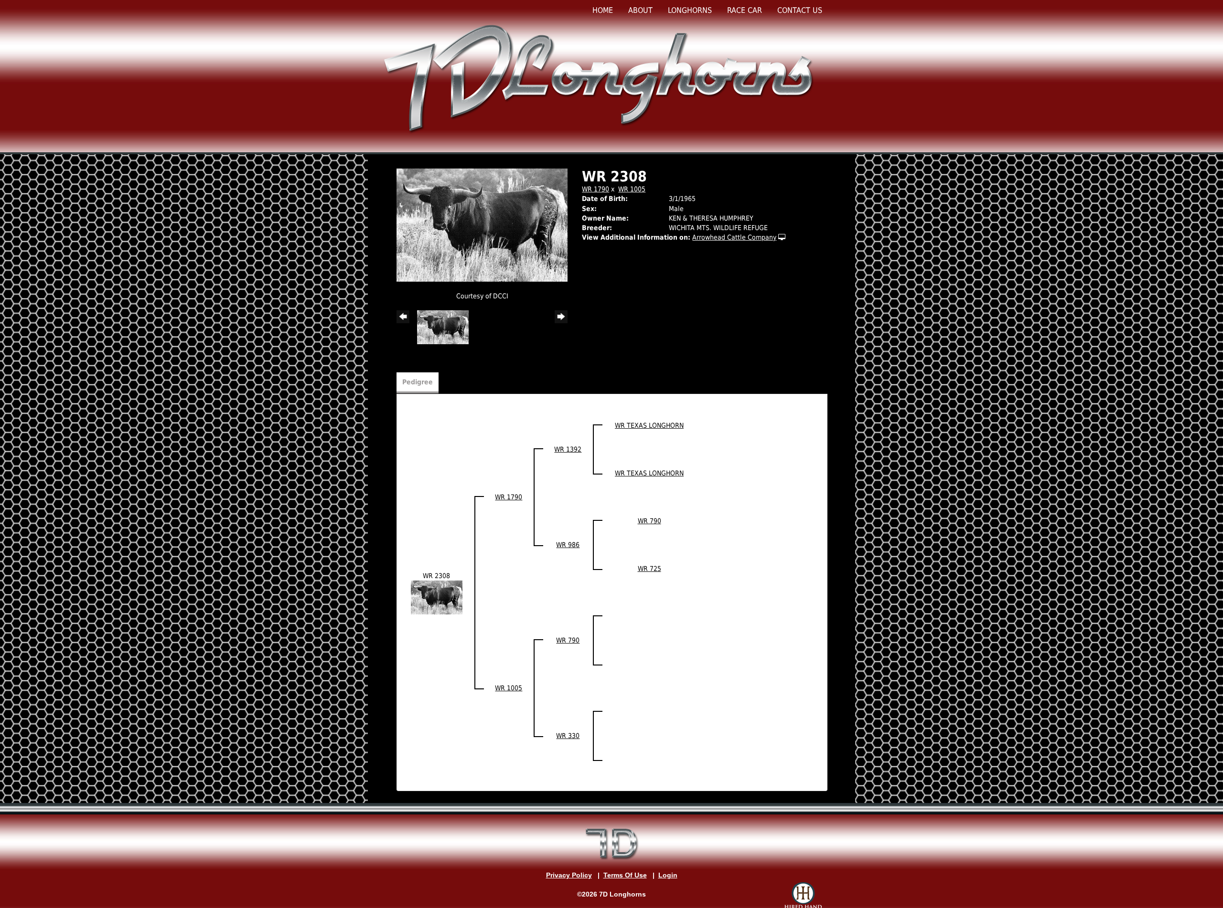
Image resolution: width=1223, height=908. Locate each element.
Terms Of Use (625, 875)
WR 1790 (595, 189)
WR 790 (649, 521)
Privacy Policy (569, 875)
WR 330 (567, 735)
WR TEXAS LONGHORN (649, 425)
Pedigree (417, 382)
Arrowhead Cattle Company (734, 237)
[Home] (600, 78)
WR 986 (567, 545)
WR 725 (649, 568)
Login (667, 875)
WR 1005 (631, 189)
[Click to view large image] (482, 225)
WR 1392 (567, 449)
